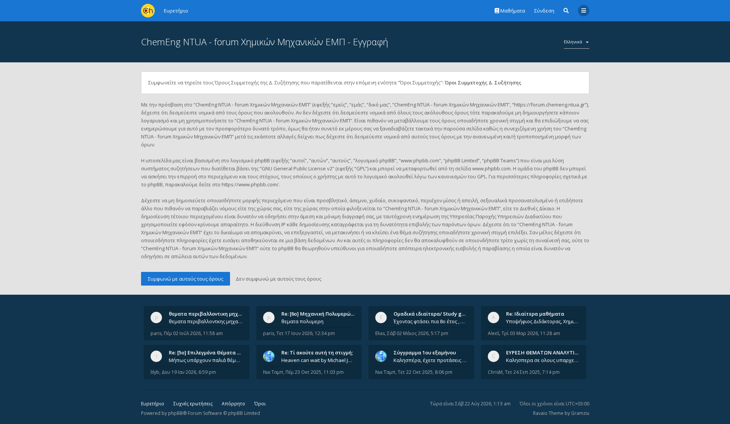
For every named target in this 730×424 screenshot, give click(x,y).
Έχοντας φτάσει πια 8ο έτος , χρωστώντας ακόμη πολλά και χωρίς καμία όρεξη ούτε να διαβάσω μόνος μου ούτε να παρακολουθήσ (430, 321)
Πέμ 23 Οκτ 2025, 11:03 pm (315, 372)
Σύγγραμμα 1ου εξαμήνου (425, 352)
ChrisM (495, 372)
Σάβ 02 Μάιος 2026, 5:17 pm (417, 333)
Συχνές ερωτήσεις (193, 403)
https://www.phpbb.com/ (250, 184)
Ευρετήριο (152, 403)
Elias (380, 333)
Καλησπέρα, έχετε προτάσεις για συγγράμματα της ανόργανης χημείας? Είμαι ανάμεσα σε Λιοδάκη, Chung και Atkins (430, 360)
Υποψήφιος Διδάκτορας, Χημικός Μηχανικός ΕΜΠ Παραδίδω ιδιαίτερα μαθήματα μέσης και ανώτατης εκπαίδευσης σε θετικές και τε (543, 321)
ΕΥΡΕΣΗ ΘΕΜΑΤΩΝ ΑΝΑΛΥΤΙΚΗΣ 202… (552, 352)
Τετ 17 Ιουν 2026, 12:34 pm (305, 333)
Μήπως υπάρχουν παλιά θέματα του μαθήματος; (206, 360)
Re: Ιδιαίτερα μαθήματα (535, 313)
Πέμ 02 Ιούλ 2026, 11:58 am (193, 333)
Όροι (260, 403)
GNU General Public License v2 (297, 168)
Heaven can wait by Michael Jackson (318, 360)
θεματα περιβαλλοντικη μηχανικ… (210, 313)
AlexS (493, 333)
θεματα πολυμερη (302, 321)
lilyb (155, 372)
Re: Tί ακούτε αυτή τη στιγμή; (317, 352)
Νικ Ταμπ (273, 372)
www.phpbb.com (491, 168)
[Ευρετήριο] (148, 10)
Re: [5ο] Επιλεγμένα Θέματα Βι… (207, 352)
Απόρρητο (233, 403)
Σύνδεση (544, 10)
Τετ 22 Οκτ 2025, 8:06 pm (425, 372)
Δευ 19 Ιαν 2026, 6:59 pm (189, 372)
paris (156, 333)
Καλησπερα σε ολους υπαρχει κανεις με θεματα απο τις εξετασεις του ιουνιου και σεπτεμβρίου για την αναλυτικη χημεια (543, 360)
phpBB (175, 413)
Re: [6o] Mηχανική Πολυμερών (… (320, 313)
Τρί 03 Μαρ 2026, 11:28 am (530, 333)
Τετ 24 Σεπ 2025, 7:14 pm (532, 372)
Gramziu (580, 413)
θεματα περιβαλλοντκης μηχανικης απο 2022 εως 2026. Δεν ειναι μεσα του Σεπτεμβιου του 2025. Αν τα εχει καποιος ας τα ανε (206, 321)
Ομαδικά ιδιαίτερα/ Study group (433, 313)
